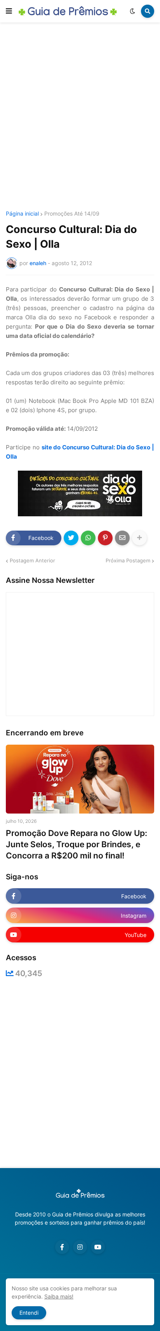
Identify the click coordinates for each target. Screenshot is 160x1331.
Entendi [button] (28, 1312)
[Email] (122, 538)
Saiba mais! (58, 1296)
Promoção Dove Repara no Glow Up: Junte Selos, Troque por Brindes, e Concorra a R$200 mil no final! (76, 844)
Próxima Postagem (128, 560)
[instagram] (80, 1247)
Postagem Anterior (32, 560)
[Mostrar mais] (139, 538)
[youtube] (98, 1247)
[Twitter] (71, 538)
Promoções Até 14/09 (71, 213)
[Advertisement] (80, 117)
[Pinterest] (105, 538)
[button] (9, 11)
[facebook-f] (62, 1247)
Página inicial (22, 213)
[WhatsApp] (88, 538)
